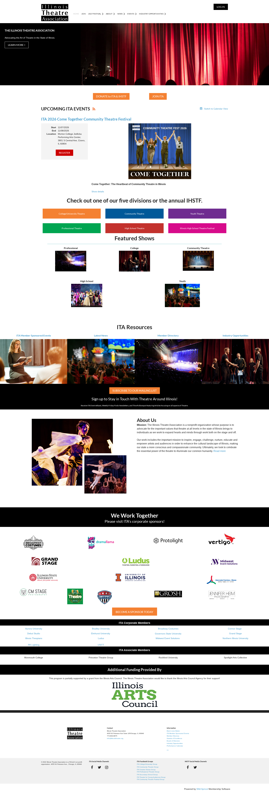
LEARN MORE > (16, 44)
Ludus (101, 638)
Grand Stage (235, 633)
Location (51, 134)
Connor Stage (235, 628)
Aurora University (33, 628)
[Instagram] (107, 767)
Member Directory (168, 335)
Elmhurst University (101, 633)
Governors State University (168, 633)
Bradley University (101, 628)
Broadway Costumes (168, 628)
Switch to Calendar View (216, 108)
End (54, 130)
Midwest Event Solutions (168, 638)
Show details (98, 191)
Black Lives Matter (173, 731)
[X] (99, 767)
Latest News (101, 335)
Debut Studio (33, 633)
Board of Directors (173, 741)
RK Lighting (33, 645)
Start (53, 127)
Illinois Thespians (33, 638)
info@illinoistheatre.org (115, 738)
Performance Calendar (175, 746)
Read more (219, 451)
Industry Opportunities (235, 335)
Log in (221, 6)
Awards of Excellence (174, 738)
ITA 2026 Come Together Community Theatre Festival (86, 119)
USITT (101, 645)
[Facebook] (92, 767)
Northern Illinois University (235, 638)
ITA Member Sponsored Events (33, 335)
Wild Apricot (202, 789)
